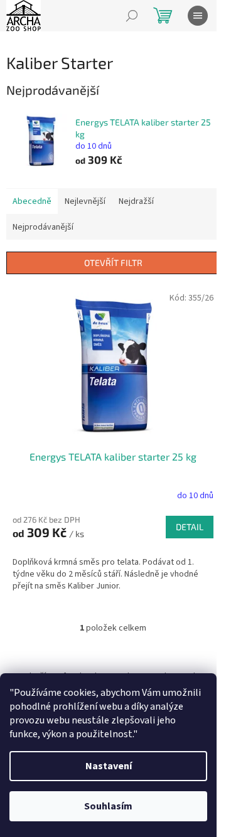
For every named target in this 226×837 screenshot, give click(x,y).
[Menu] (197, 15)
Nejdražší (136, 201)
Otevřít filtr (113, 262)
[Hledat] (131, 15)
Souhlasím (108, 806)
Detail (189, 526)
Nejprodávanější (43, 227)
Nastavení (108, 766)
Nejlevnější (85, 201)
